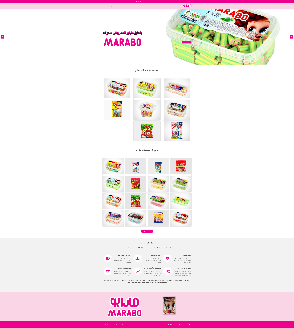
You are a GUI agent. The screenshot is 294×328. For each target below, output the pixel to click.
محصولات (136, 6)
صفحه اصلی (145, 6)
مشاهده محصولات (177, 92)
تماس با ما (120, 6)
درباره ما (127, 6)
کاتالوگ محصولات (109, 6)
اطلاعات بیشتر (186, 42)
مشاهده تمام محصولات (147, 231)
